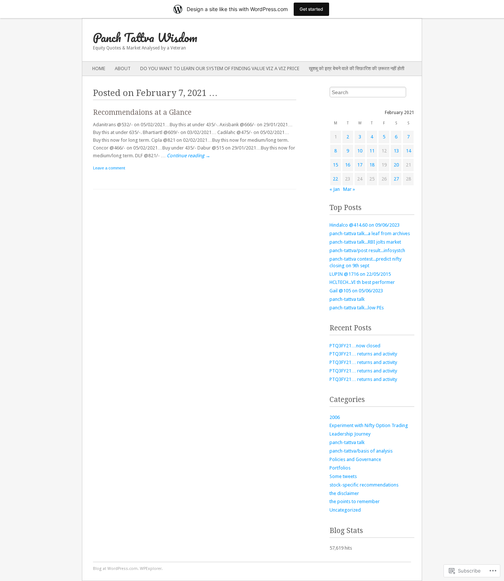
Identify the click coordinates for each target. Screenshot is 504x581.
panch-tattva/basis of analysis (361, 451)
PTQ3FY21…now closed (354, 345)
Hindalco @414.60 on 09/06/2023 (364, 225)
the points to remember (354, 501)
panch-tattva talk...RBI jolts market (365, 242)
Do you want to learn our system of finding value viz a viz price (219, 68)
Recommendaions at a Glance (142, 112)
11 (371, 151)
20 (396, 165)
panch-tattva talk (347, 299)
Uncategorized (345, 510)
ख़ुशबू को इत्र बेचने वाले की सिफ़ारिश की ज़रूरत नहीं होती (356, 68)
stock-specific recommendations (363, 485)
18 (371, 165)
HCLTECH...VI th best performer (362, 282)
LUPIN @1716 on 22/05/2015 (360, 274)
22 (335, 179)
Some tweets (343, 476)
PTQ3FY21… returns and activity (363, 354)
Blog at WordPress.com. (116, 568)
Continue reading (188, 155)
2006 (334, 417)
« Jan (334, 189)
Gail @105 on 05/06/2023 (356, 290)
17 (359, 165)
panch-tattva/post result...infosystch (367, 250)
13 (396, 151)
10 (359, 151)
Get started (311, 9)
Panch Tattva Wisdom (145, 37)
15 (335, 165)
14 (408, 151)
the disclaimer (344, 493)
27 (396, 179)
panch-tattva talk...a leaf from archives (369, 233)
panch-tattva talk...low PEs (356, 307)
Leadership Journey (349, 434)
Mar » (349, 189)
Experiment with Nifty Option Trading (368, 425)
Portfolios (340, 468)
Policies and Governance (355, 459)
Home (98, 68)
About (123, 68)
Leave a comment (109, 168)
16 (347, 165)
